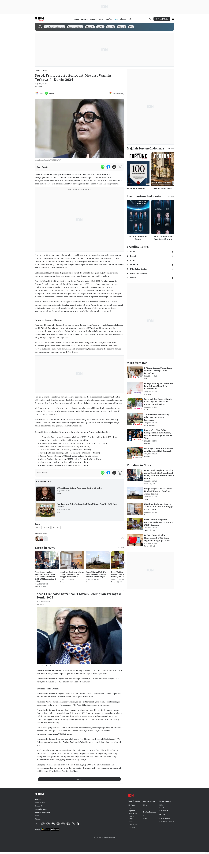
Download (37, 830)
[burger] (172, 19)
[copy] (120, 167)
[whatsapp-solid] (102, 167)
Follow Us (37, 824)
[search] (150, 18)
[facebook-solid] (108, 167)
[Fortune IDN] (40, 19)
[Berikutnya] (124, 562)
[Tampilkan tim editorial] (122, 538)
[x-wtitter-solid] (114, 167)
